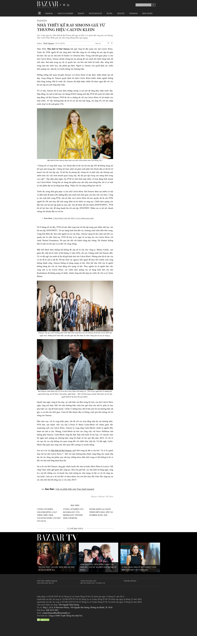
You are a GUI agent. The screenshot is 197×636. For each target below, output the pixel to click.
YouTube (68, 5)
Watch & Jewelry (65, 13)
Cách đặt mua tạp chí (45, 583)
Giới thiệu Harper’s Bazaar (47, 581)
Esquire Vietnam (130, 581)
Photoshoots (95, 13)
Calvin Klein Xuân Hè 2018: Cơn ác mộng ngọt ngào (73, 218)
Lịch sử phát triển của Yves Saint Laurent (75, 488)
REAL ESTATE (147, 13)
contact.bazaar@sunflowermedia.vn (56, 613)
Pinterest (109, 43)
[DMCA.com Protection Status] (43, 619)
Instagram (64, 5)
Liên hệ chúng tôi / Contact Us (92, 583)
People (109, 13)
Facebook (60, 5)
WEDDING (133, 13)
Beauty (81, 13)
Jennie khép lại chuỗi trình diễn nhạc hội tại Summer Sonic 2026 (101, 512)
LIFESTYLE (120, 13)
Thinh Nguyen (48, 43)
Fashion (49, 13)
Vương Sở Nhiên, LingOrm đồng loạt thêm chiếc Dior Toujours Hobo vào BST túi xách (49, 515)
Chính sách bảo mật (88, 581)
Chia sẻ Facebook (112, 43)
